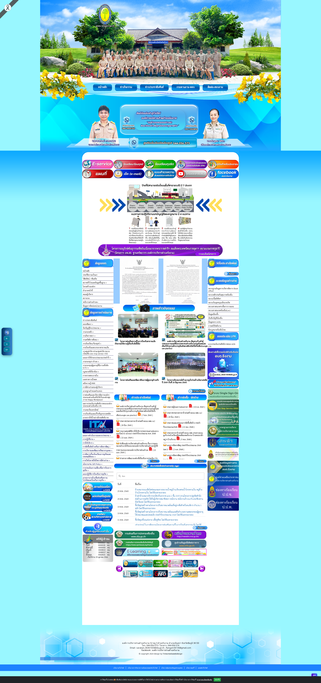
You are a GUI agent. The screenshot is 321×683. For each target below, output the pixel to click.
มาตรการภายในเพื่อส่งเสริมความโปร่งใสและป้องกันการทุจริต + (95, 478)
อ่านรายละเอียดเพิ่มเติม (204, 679)
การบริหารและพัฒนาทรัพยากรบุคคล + (97, 450)
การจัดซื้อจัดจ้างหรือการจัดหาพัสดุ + (96, 446)
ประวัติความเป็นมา (90, 275)
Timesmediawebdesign (172, 654)
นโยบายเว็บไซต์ (118, 668)
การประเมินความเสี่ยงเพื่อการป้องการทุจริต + (97, 469)
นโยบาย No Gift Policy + (92, 464)
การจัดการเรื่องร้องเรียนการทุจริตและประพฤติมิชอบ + (97, 455)
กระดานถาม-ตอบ (186, 87)
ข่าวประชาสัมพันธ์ (154, 87)
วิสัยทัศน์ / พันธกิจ (90, 278)
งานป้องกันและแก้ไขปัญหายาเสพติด (97, 413)
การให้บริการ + (88, 443)
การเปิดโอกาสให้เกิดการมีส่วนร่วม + (96, 460)
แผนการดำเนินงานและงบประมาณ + (97, 435)
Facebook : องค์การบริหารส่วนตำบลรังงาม (160, 650)
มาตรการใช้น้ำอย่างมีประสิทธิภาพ (96, 417)
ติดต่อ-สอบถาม (215, 87)
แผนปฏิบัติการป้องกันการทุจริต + (95, 474)
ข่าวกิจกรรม (126, 87)
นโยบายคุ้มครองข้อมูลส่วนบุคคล (171, 668)
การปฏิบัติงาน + (89, 439)
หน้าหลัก (102, 87)
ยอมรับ (217, 679)
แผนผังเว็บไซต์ (203, 668)
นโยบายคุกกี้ (190, 668)
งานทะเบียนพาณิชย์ (90, 410)
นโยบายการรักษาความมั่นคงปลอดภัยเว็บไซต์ (142, 668)
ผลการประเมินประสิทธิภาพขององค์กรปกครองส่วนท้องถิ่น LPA (97, 404)
